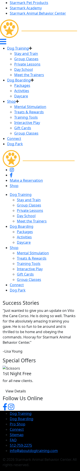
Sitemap (17, 434)
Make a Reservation (26, 180)
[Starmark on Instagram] (11, 408)
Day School (23, 69)
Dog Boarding (19, 80)
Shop (11, 101)
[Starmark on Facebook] (5, 408)
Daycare (21, 96)
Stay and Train (26, 53)
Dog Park (15, 143)
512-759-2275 (21, 445)
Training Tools (26, 117)
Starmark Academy (26, 8)
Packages (22, 85)
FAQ (13, 440)
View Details (16, 391)
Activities (21, 90)
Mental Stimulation (30, 106)
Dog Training (18, 48)
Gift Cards (22, 127)
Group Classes (26, 58)
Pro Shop (17, 424)
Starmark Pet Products (29, 2)
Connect (14, 138)
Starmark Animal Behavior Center (38, 13)
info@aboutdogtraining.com (34, 450)
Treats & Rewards (29, 112)
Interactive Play (27, 122)
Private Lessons (27, 64)
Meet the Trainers (29, 74)
